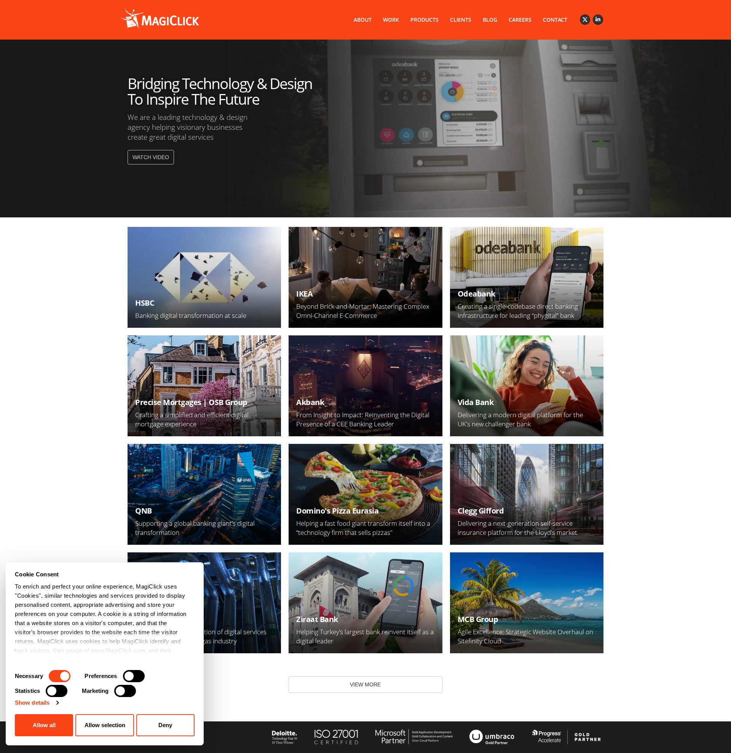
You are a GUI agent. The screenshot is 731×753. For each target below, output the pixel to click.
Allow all (44, 725)
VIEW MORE (365, 684)
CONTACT (555, 19)
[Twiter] (585, 19)
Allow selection (105, 725)
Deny (165, 725)
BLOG (490, 19)
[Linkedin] (598, 19)
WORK (391, 19)
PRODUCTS (424, 19)
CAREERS (520, 19)
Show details (32, 702)
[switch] (134, 676)
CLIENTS (460, 19)
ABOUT (363, 19)
